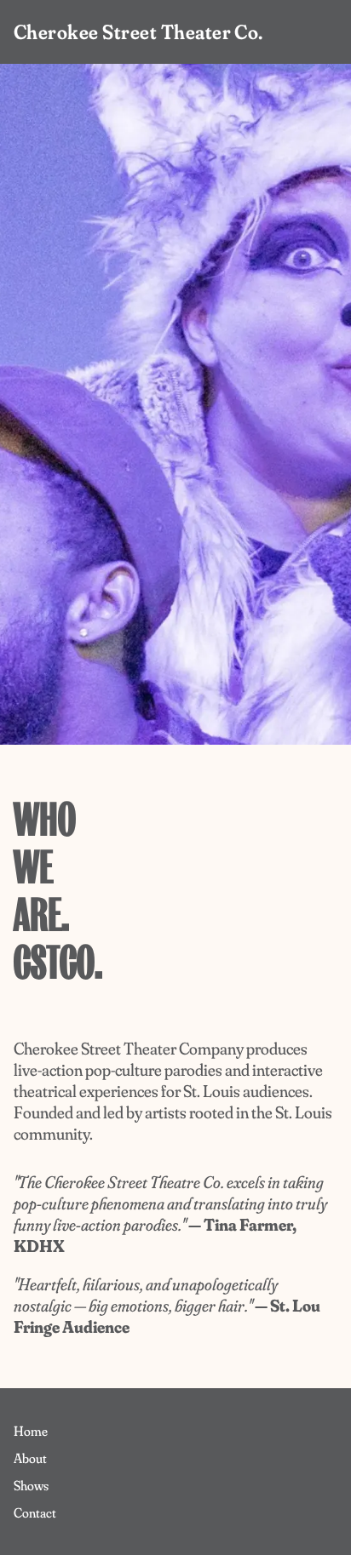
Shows (31, 1485)
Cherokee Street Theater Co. (138, 31)
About (30, 1457)
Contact (35, 1512)
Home (31, 1430)
